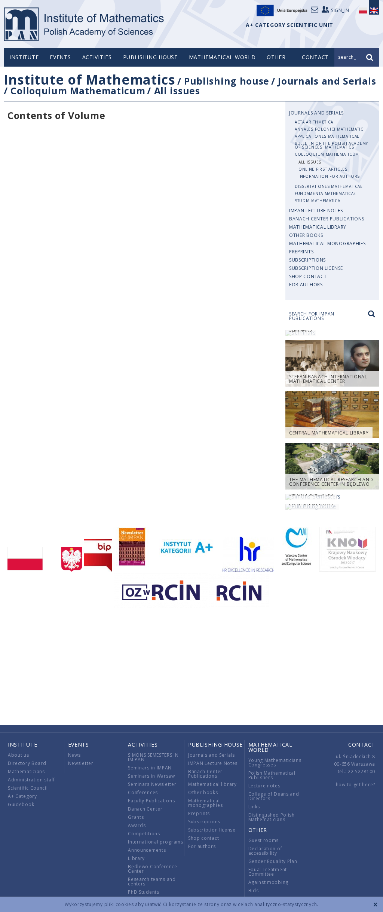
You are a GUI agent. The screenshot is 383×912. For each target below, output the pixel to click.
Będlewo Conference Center (152, 868)
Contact (361, 744)
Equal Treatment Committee (267, 871)
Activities (97, 57)
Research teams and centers (152, 881)
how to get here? (355, 784)
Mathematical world (222, 57)
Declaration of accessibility (265, 850)
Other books (306, 235)
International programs (155, 842)
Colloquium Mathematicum (77, 90)
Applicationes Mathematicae (327, 136)
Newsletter (81, 763)
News (74, 755)
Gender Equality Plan (272, 861)
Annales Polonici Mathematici (330, 129)
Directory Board (27, 763)
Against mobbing (268, 882)
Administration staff (31, 780)
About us (18, 755)
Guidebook (21, 804)
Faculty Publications (151, 800)
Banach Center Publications (326, 219)
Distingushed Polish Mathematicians (271, 817)
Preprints (301, 251)
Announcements (147, 850)
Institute (24, 57)
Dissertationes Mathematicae (329, 186)
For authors (306, 284)
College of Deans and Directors (273, 796)
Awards (136, 825)
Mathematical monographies (327, 243)
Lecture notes (264, 786)
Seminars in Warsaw (151, 776)
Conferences (143, 792)
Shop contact (308, 276)
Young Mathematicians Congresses (274, 762)
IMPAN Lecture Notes (316, 210)
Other (276, 57)
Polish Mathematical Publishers (271, 775)
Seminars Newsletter (152, 784)
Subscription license (316, 268)
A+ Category (22, 796)
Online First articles (322, 169)
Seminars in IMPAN (150, 768)
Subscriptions (307, 260)
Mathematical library (317, 227)
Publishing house (150, 57)
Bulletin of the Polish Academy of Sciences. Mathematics (331, 145)
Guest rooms (263, 840)
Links (254, 806)
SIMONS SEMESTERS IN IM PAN (153, 757)
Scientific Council (28, 788)
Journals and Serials (327, 80)
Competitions (144, 833)
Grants (136, 817)
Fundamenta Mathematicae (325, 193)
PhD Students (143, 892)
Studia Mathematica (317, 200)
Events (60, 57)
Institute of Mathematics (89, 79)
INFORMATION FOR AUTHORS (329, 176)
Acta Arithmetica (314, 122)
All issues (177, 90)
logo (84, 24)
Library (136, 858)
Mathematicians (26, 771)
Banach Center (145, 809)
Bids (253, 890)
